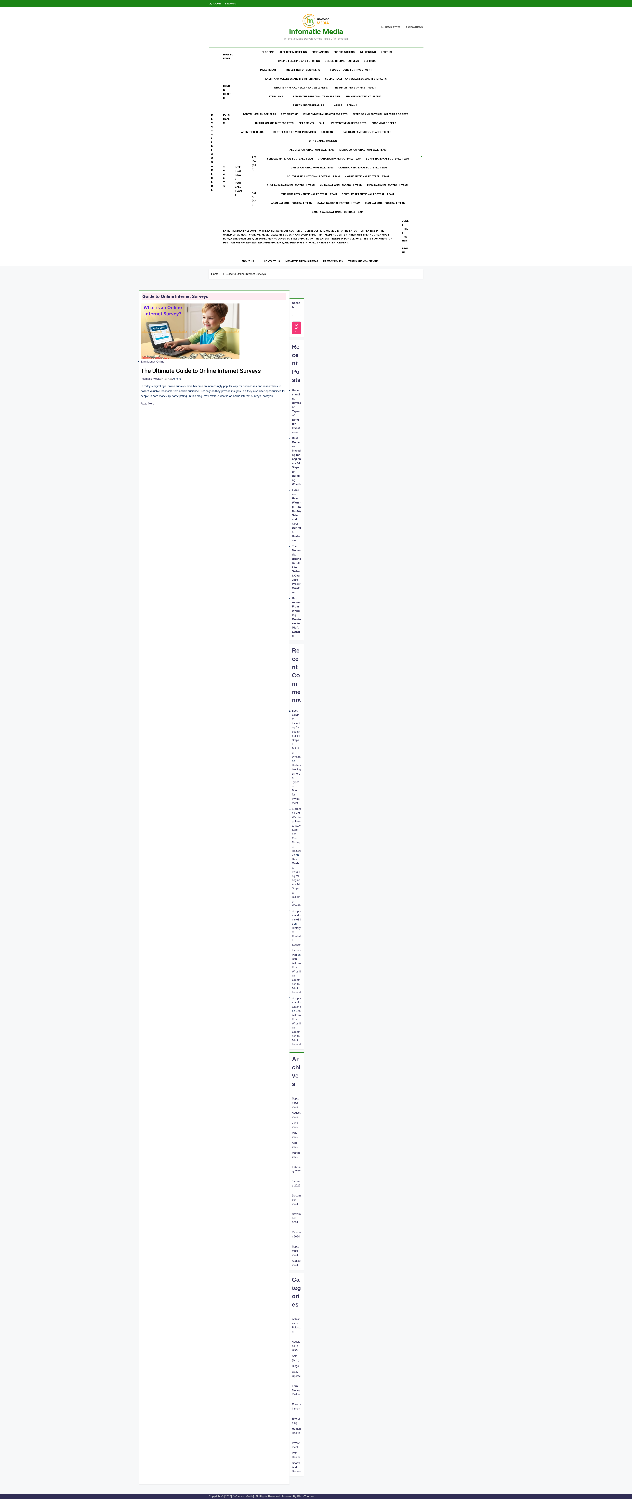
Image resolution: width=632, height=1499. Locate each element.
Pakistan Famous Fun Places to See (367, 132)
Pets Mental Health (312, 123)
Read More (147, 403)
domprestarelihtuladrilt (296, 1002)
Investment (268, 69)
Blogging (268, 52)
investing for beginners (303, 69)
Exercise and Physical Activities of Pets (380, 114)
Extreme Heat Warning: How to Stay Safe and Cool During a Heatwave (296, 515)
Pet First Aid (289, 114)
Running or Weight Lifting (363, 96)
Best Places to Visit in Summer (294, 132)
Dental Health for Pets (259, 114)
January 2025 (296, 1183)
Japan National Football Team (291, 203)
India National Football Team (387, 185)
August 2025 (296, 1115)
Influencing (368, 52)
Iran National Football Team (385, 203)
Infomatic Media (316, 31)
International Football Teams (238, 181)
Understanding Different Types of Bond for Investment (296, 411)
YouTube (387, 52)
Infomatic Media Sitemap (301, 261)
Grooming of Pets (383, 123)
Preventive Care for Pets (349, 123)
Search (296, 305)
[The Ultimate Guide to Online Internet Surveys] (190, 331)
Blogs (212, 152)
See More (370, 61)
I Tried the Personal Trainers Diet (317, 96)
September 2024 (295, 1251)
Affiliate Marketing (293, 52)
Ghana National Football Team (339, 158)
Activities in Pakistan (296, 1325)
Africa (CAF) (254, 163)
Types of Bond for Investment (351, 69)
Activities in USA (252, 132)
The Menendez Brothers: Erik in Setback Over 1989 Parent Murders (296, 569)
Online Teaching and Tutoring (299, 61)
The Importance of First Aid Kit (354, 87)
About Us (248, 261)
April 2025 (295, 1145)
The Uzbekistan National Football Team (309, 194)
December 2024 (296, 1200)
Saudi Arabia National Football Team (337, 212)
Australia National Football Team (291, 185)
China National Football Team (341, 185)
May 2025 (295, 1135)
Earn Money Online (152, 361)
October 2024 (296, 1234)
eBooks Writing (344, 52)
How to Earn (228, 56)
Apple (338, 105)
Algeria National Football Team (312, 149)
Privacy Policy (333, 261)
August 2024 (296, 1263)
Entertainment (307, 236)
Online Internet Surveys (342, 61)
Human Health (227, 92)
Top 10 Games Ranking (322, 140)
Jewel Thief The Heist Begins (405, 236)
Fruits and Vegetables (308, 105)
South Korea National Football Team (368, 194)
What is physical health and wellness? (301, 87)
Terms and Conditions (363, 261)
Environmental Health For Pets (325, 114)
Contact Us (272, 261)
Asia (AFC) (254, 198)
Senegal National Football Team (290, 158)
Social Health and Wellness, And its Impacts (356, 78)
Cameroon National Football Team (362, 167)
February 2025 (296, 1169)
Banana (352, 105)
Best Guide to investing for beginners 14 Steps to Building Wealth (296, 461)
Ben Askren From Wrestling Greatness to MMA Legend (296, 617)
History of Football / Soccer (296, 936)
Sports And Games (296, 1467)
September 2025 (295, 1103)
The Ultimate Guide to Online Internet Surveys (201, 370)
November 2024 (296, 1218)
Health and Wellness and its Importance (291, 78)
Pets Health (227, 118)
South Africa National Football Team (313, 176)
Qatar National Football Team (338, 203)
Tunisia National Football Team (311, 167)
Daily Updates (296, 1376)
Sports (224, 176)
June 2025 (295, 1125)
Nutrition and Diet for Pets (274, 123)
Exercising (276, 96)
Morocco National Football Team (362, 149)
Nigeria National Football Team (367, 176)
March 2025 (296, 1155)
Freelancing (320, 52)
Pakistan (327, 132)
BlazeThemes (305, 1496)
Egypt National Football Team (387, 158)
